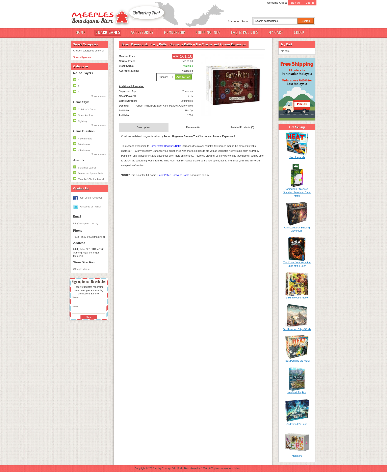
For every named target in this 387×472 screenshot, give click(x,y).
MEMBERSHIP (174, 32)
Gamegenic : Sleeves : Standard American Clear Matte (297, 192)
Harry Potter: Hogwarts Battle (165, 146)
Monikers (297, 455)
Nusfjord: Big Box (296, 392)
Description (143, 127)
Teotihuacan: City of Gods (297, 329)
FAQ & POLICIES (244, 32)
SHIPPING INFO (208, 32)
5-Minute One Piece (297, 297)
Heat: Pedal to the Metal (297, 360)
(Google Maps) (81, 269)
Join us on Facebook (91, 198)
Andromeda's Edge (296, 424)
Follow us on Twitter (90, 206)
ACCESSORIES (142, 32)
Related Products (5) (242, 127)
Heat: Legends (297, 157)
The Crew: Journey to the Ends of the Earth (297, 264)
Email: (75, 307)
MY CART (275, 32)
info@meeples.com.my (85, 223)
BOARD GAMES (108, 32)
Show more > (98, 96)
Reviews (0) (193, 127)
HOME (80, 32)
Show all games (82, 57)
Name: (76, 297)
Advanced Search (239, 21)
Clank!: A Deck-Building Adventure (297, 229)
